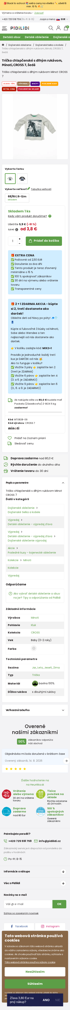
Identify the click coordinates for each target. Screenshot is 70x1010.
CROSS (35, 632)
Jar (34, 667)
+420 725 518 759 (11, 19)
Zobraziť (38, 12)
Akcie (11, 548)
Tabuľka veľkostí (41, 189)
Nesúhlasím (35, 972)
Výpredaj (13, 520)
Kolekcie (13, 560)
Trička (36, 675)
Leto (40, 667)
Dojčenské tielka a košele (49, 45)
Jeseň (48, 667)
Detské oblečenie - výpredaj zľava (30, 524)
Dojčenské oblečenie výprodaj (27, 540)
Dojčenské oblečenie (19, 45)
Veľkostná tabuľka (18, 710)
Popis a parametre (17, 482)
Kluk (33, 625)
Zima (56, 667)
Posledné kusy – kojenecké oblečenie (32, 552)
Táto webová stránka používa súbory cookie (30, 962)
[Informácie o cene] (16, 229)
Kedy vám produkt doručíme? (27, 216)
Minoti (27, 560)
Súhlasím (35, 984)
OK (59, 904)
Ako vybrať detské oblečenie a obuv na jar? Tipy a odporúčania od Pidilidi (36, 596)
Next (66, 760)
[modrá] (22, 178)
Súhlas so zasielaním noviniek (21, 913)
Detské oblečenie (37, 37)
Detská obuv (11, 37)
